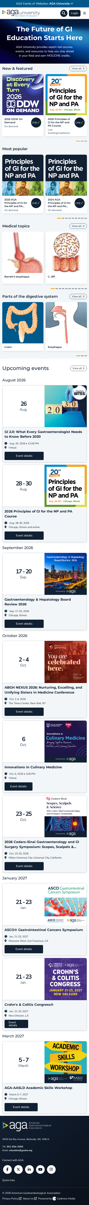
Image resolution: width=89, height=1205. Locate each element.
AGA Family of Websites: (43, 4)
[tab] (78, 141)
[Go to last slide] (4, 94)
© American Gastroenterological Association (31, 1193)
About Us (28, 1198)
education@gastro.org (20, 1150)
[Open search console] (63, 13)
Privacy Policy (10, 1198)
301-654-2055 (15, 1146)
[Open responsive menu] (84, 13)
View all (77, 68)
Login (74, 13)
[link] (22, 94)
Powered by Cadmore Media (56, 1198)
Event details (24, 456)
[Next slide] (85, 94)
